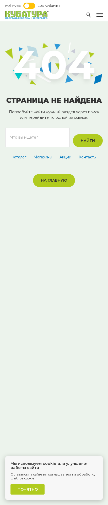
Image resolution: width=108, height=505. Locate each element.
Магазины (43, 157)
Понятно (28, 489)
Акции (65, 157)
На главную (54, 180)
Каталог (19, 157)
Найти (88, 140)
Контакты (87, 157)
